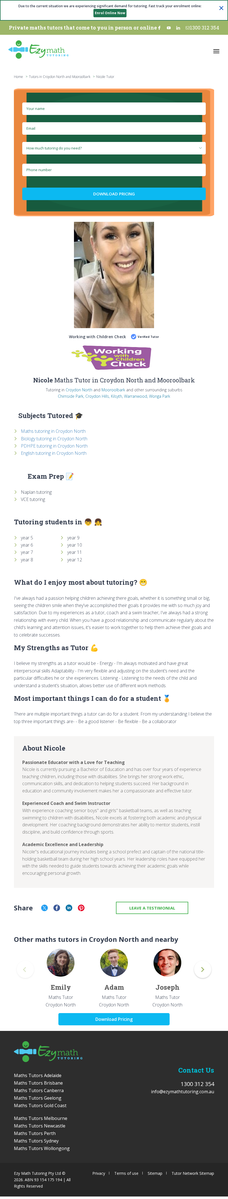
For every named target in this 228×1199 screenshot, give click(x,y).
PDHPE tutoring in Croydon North (54, 446)
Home (18, 76)
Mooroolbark (113, 389)
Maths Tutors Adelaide (37, 1075)
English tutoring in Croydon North (53, 453)
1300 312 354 (204, 27)
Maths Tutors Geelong (37, 1098)
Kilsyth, (117, 396)
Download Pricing (114, 193)
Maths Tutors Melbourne (40, 1118)
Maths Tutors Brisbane (38, 1083)
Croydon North (79, 389)
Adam (114, 987)
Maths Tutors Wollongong (42, 1148)
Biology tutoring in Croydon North (54, 439)
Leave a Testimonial (152, 908)
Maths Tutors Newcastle (39, 1126)
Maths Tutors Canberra (39, 1090)
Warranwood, (136, 396)
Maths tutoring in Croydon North (53, 431)
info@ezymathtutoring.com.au (182, 1092)
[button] (202, 969)
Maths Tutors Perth (35, 1133)
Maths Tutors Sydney (36, 1141)
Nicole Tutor (105, 76)
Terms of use (126, 1173)
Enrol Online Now (110, 13)
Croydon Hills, (97, 396)
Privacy (98, 1173)
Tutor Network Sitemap (193, 1173)
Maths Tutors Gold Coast (40, 1105)
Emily (61, 987)
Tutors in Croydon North (47, 76)
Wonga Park (159, 396)
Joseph (167, 987)
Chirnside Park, (71, 396)
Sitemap (155, 1173)
